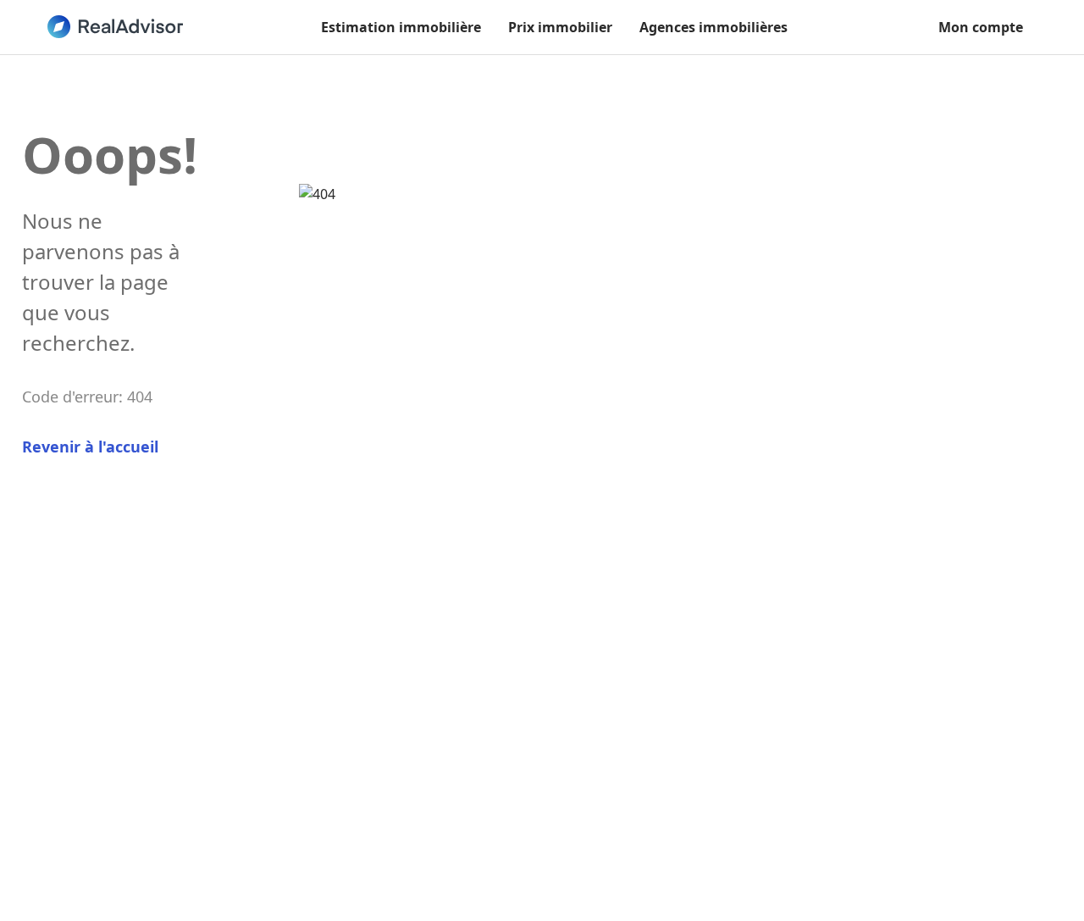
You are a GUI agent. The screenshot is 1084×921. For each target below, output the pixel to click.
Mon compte (980, 27)
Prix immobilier (560, 27)
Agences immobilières (713, 27)
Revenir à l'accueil (90, 446)
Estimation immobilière (401, 27)
